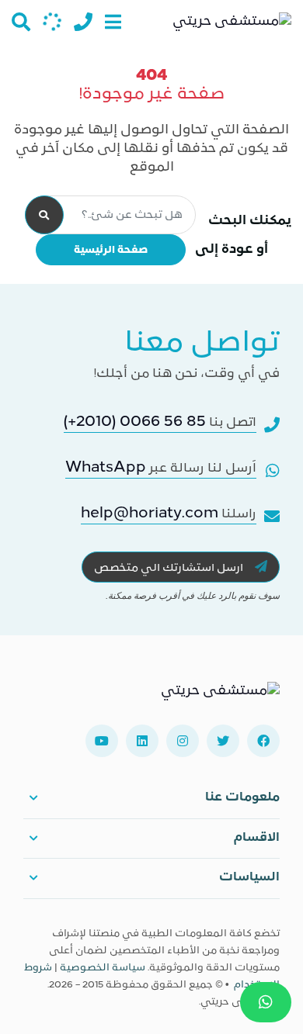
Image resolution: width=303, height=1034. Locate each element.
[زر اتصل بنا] (83, 21)
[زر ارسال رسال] (52, 21)
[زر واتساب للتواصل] (265, 1002)
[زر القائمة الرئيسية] (113, 21)
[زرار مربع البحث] (21, 21)
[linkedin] (142, 740)
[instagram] (182, 740)
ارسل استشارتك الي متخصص (170, 568)
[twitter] (223, 740)
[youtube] (101, 740)
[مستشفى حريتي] (220, 697)
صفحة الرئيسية (111, 250)
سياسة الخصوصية (102, 968)
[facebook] (263, 740)
